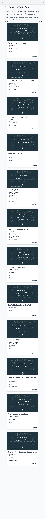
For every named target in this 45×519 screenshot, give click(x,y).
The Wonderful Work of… (14, 49)
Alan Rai (11, 119)
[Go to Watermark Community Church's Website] (5, 2)
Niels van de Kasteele (14, 155)
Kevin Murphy (12, 45)
